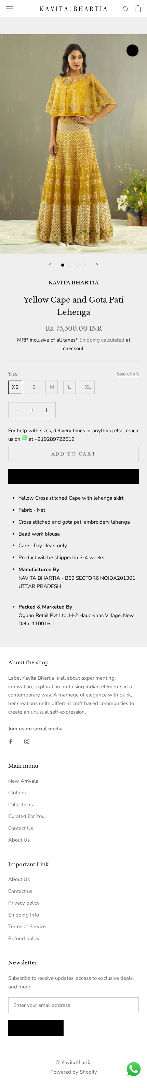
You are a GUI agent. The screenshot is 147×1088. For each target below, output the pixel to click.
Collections (20, 804)
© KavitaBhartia (74, 1062)
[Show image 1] (62, 265)
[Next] (97, 264)
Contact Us (20, 828)
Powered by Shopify (73, 1071)
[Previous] (50, 264)
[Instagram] (26, 741)
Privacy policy (24, 902)
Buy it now (73, 477)
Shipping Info (23, 914)
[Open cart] (138, 8)
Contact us (20, 891)
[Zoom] (132, 50)
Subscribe (36, 1028)
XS (15, 387)
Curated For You (26, 816)
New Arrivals (23, 781)
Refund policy (24, 938)
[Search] (126, 9)
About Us (19, 839)
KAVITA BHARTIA (74, 282)
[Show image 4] (84, 265)
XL (88, 387)
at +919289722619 (51, 439)
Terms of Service (27, 926)
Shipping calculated (101, 339)
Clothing (18, 792)
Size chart (128, 373)
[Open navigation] (9, 8)
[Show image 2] (69, 265)
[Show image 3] (77, 265)
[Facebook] (10, 741)
